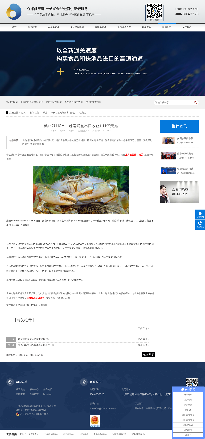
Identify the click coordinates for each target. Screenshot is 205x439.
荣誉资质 (47, 389)
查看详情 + (143, 339)
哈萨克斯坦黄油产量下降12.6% (33, 339)
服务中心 (34, 389)
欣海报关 (84, 434)
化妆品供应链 (77, 27)
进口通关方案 (124, 27)
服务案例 (146, 27)
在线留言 (34, 394)
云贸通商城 (33, 434)
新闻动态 (166, 27)
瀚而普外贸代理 (119, 434)
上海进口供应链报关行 (31, 102)
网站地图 (47, 394)
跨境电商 (32, 27)
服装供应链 (100, 27)
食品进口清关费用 (74, 102)
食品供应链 (53, 27)
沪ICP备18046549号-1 (35, 410)
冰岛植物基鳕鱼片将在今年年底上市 (36, 345)
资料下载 (20, 394)
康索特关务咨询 (100, 434)
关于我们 (186, 27)
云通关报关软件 (138, 434)
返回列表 (148, 354)
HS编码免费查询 (51, 434)
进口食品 (23, 355)
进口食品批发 (36, 355)
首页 (14, 27)
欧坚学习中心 (69, 434)
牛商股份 (150, 408)
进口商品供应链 (54, 102)
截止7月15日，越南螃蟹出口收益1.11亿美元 (64, 112)
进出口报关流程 (93, 102)
